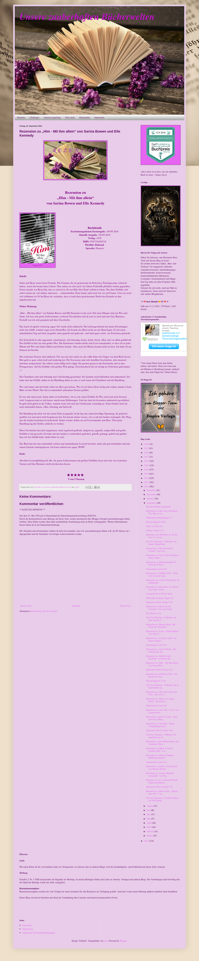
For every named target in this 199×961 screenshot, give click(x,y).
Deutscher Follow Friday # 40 (159, 730)
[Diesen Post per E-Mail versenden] (86, 487)
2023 (146, 456)
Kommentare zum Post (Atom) (44, 611)
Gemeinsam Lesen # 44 (156, 568)
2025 (146, 448)
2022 (146, 460)
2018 (146, 478)
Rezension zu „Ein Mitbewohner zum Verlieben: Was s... (162, 742)
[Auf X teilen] (92, 487)
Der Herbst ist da (153, 613)
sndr (106, 940)
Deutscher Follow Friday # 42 (159, 602)
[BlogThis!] (89, 487)
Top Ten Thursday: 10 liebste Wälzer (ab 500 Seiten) (162, 799)
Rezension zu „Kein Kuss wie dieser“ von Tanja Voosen (162, 588)
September (152, 502)
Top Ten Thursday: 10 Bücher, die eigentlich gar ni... (161, 736)
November (152, 494)
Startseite (21, 117)
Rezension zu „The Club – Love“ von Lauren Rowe (162, 711)
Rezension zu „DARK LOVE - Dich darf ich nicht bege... (162, 574)
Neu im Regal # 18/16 (156, 521)
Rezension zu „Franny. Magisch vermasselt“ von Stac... (160, 774)
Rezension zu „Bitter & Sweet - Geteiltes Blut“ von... (160, 749)
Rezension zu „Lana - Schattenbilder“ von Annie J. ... (162, 632)
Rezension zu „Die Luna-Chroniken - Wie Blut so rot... (162, 512)
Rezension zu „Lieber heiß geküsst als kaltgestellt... (162, 581)
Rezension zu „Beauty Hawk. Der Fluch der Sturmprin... (161, 625)
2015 (146, 840)
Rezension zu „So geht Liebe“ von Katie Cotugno (161, 639)
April (149, 822)
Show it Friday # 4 (154, 526)
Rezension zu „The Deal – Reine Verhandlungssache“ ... (160, 725)
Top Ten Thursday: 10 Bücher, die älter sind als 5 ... (161, 619)
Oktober (151, 498)
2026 (146, 444)
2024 (146, 452)
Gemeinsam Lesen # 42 (156, 705)
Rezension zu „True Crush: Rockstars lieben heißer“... (162, 556)
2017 (146, 482)
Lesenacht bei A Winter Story (159, 593)
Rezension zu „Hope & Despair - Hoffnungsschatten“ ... (160, 756)
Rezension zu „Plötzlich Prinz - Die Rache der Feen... (161, 675)
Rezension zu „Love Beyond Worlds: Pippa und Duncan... (162, 781)
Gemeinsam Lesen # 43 (156, 644)
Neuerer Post (26, 605)
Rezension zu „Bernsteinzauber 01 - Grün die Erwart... (161, 563)
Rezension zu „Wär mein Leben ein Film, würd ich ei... (161, 693)
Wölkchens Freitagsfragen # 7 (159, 517)
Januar (150, 835)
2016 (146, 486)
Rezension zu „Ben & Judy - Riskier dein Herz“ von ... (162, 792)
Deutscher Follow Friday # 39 (159, 786)
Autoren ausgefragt (52, 117)
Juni (149, 814)
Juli (148, 810)
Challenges (34, 117)
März (149, 827)
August (150, 805)
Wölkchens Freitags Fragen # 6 (159, 597)
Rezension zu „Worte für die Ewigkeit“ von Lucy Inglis (159, 607)
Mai (149, 818)
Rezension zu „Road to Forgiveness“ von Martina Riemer (162, 767)
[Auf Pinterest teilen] (98, 487)
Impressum (99, 117)
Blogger (123, 940)
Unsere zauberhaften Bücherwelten (87, 16)
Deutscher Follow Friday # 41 (159, 669)
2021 (146, 465)
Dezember (151, 490)
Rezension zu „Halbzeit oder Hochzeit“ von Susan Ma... (159, 657)
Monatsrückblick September (158, 506)
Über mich (70, 117)
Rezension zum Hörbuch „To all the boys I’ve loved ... (161, 536)
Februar (150, 831)
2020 (146, 469)
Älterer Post (125, 605)
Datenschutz (84, 117)
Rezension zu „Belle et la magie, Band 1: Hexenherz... (160, 700)
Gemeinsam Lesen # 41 (156, 762)
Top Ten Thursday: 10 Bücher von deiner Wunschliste (161, 543)
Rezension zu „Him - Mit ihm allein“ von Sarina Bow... (162, 664)
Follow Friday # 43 (154, 530)
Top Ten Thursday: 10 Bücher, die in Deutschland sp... (162, 686)
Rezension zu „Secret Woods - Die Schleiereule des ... (161, 650)
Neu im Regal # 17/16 (156, 680)
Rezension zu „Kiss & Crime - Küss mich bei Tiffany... (162, 718)
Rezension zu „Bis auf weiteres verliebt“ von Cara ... (159, 549)
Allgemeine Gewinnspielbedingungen (38, 932)
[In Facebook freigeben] (95, 487)
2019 (146, 473)
